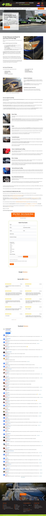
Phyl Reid (6, 417)
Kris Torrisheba (7, 379)
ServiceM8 (15, 319)
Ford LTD (10, 206)
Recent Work (9, 8)
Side (11, 244)
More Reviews (23, 477)
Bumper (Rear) (12, 249)
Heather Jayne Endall (8, 351)
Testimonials (20, 8)
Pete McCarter (7, 341)
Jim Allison (7, 429)
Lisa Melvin (7, 414)
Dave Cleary (7, 471)
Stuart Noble (7, 376)
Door (11, 250)
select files (25, 256)
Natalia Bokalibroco (8, 464)
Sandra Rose (7, 334)
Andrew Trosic (7, 382)
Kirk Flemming (7, 436)
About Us (16, 8)
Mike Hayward (7, 401)
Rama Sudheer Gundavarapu (9, 450)
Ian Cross (6, 474)
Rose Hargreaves (7, 439)
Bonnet (11, 245)
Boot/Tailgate (12, 251)
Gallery (13, 8)
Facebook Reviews (28, 509)
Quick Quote (25, 8)
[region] (23, 21)
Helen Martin (7, 398)
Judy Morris (7, 362)
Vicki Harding (7, 443)
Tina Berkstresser (7, 423)
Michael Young (7, 420)
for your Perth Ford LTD (31, 203)
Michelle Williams (7, 433)
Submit (12, 264)
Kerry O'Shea (7, 388)
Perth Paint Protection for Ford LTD (21, 201)
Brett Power (7, 344)
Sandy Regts (7, 385)
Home (2, 8)
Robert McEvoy (7, 395)
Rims (11, 252)
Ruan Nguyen (7, 372)
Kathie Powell (7, 447)
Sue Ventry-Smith (7, 338)
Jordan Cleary (7, 392)
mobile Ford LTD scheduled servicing (18, 195)
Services (5, 8)
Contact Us (29, 8)
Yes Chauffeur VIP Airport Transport (30, 205)
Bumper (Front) (12, 243)
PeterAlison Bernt (8, 426)
